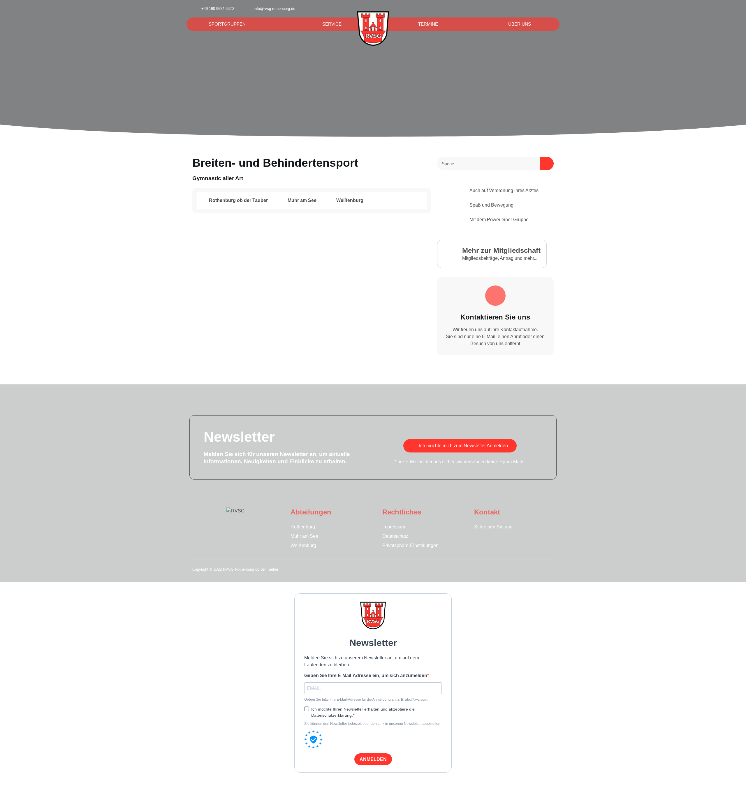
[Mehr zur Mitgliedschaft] (450, 253)
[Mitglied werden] (551, 9)
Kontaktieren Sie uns (495, 317)
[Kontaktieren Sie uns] (495, 295)
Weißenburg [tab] (349, 200)
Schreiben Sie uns (493, 526)
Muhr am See (304, 536)
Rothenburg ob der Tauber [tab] (238, 200)
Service (332, 24)
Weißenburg (303, 545)
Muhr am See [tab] (301, 200)
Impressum (393, 526)
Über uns (519, 24)
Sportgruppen (227, 24)
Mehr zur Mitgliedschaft (501, 250)
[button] (537, 9)
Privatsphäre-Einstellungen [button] (410, 545)
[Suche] (547, 163)
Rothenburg (303, 526)
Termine (428, 24)
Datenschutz (395, 536)
